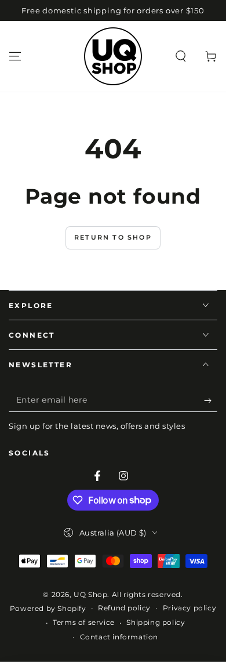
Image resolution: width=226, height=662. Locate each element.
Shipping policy (155, 622)
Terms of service (84, 622)
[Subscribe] (210, 400)
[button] (181, 56)
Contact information (119, 636)
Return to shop (113, 237)
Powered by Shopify (48, 608)
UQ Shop (90, 594)
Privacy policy (189, 607)
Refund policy (124, 607)
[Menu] (15, 56)
